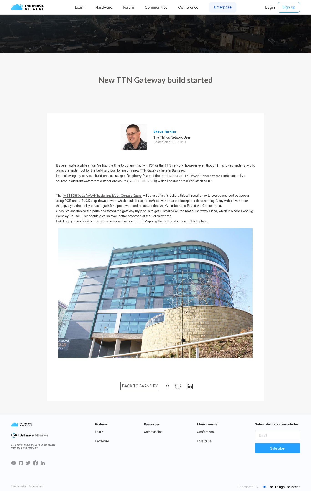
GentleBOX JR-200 (142, 181)
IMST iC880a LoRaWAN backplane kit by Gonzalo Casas (102, 195)
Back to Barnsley (140, 386)
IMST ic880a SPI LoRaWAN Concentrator (190, 176)
